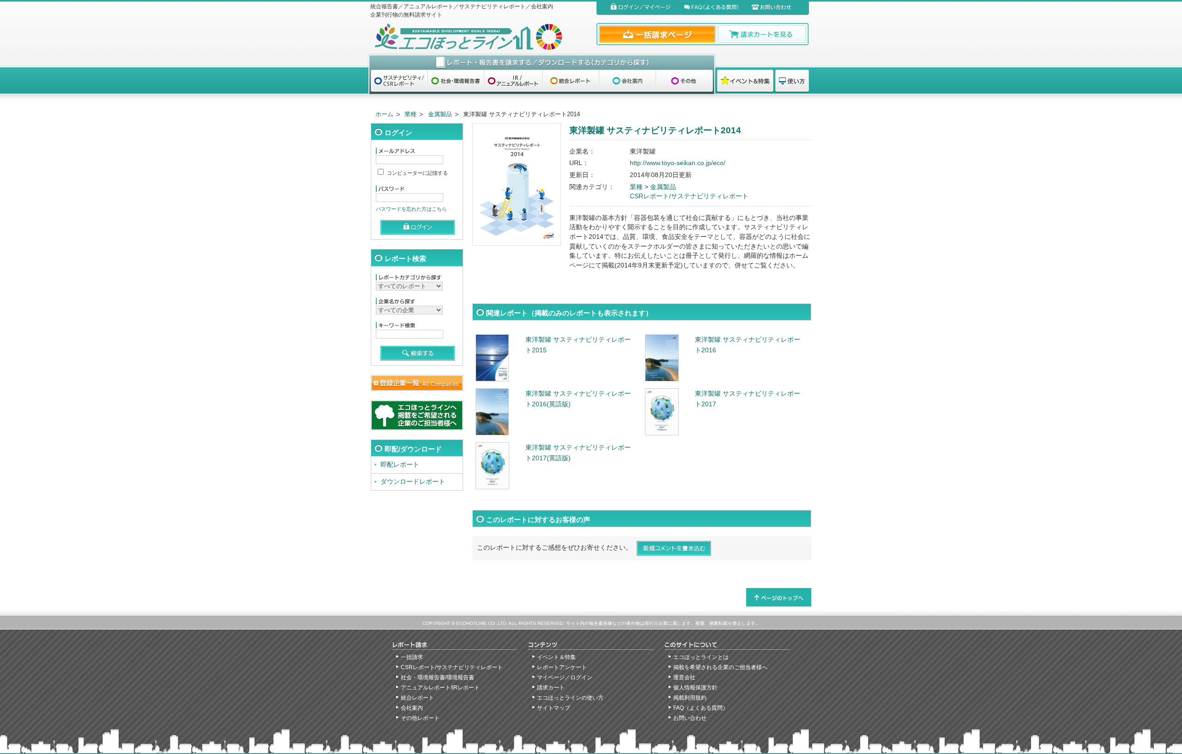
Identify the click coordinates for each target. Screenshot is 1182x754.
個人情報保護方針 (695, 687)
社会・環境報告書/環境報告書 (437, 677)
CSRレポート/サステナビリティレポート (689, 196)
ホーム (384, 114)
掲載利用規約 (689, 698)
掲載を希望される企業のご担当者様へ (720, 667)
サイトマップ (553, 708)
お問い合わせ (689, 718)
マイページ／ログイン (564, 677)
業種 (410, 114)
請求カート (551, 687)
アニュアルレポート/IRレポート (440, 687)
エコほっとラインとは (701, 657)
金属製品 (440, 114)
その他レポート (420, 718)
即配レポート (399, 464)
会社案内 (412, 708)
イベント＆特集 (556, 657)
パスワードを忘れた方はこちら (411, 209)
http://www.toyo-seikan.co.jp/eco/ (677, 163)
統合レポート (417, 698)
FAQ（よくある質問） (700, 708)
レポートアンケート (562, 667)
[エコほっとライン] (481, 37)
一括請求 (412, 657)
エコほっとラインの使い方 (570, 698)
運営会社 (684, 677)
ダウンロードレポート (412, 481)
